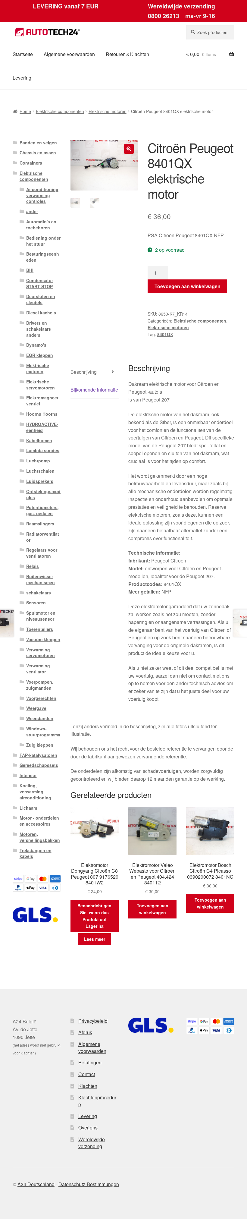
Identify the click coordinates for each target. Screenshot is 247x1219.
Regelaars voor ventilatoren (41, 553)
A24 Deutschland (36, 1184)
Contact (86, 1074)
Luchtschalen (40, 471)
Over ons (88, 1127)
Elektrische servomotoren (40, 385)
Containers (31, 163)
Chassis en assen (38, 153)
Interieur (28, 775)
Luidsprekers (39, 481)
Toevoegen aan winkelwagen (187, 286)
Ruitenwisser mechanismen (40, 579)
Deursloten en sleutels (40, 299)
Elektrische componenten (60, 111)
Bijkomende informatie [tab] (94, 389)
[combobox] (210, 32)
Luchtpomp (38, 461)
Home (25, 111)
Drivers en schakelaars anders (38, 329)
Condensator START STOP (39, 283)
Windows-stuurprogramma (43, 732)
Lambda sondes (42, 450)
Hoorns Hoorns (42, 414)
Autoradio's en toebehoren (41, 225)
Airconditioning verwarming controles (42, 195)
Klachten (87, 1085)
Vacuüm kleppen (43, 639)
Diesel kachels (41, 313)
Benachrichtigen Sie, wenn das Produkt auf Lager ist (94, 915)
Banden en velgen (38, 143)
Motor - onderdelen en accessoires (39, 821)
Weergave (36, 708)
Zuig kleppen (39, 745)
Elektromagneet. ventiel (43, 401)
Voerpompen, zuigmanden (39, 685)
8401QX (165, 334)
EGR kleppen (39, 355)
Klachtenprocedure (97, 1101)
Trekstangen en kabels (36, 853)
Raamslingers (40, 524)
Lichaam (28, 808)
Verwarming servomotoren (40, 653)
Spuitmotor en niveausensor (40, 616)
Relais (32, 566)
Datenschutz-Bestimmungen (88, 1184)
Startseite (23, 54)
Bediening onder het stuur (43, 241)
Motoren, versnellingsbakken (40, 837)
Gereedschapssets (39, 765)
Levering (22, 77)
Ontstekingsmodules (43, 494)
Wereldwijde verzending (91, 1143)
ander (32, 211)
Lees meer (94, 939)
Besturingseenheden (42, 257)
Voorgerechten (41, 698)
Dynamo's (36, 345)
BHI (29, 270)
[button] (129, 149)
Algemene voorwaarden (69, 54)
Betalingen (90, 1062)
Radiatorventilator (42, 537)
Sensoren (36, 603)
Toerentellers (39, 629)
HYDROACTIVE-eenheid (42, 427)
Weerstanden (39, 718)
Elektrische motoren (108, 111)
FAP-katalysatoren (38, 755)
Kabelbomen (39, 440)
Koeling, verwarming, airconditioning (35, 792)
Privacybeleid (93, 1020)
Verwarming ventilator (38, 669)
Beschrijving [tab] (83, 371)
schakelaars (38, 593)
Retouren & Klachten (127, 54)
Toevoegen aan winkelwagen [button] (152, 908)
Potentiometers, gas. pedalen (42, 510)
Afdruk (85, 1032)
